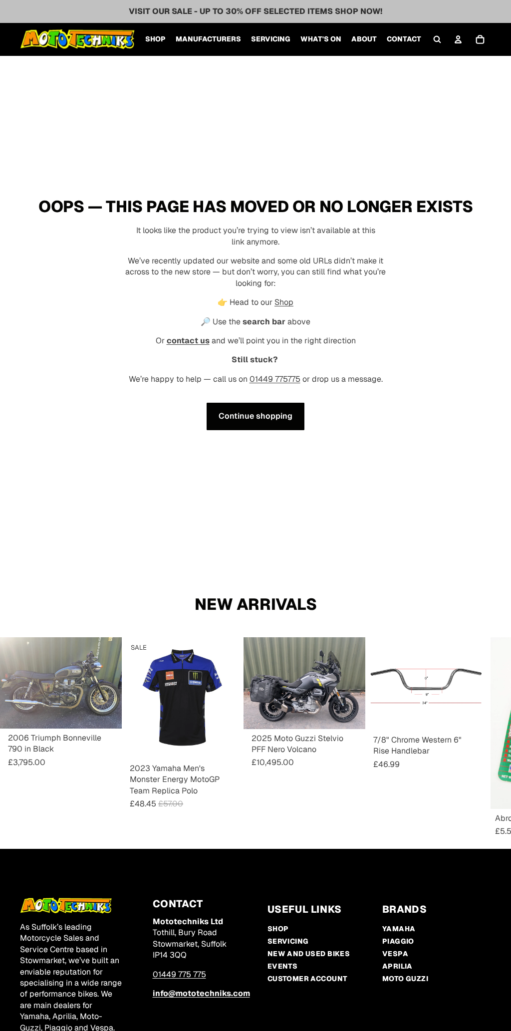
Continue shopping (255, 416)
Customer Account (307, 978)
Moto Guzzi (405, 978)
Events (282, 966)
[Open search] (437, 39)
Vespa (395, 953)
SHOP (278, 928)
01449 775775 (275, 379)
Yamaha (399, 928)
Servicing (288, 941)
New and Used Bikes (308, 953)
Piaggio (398, 941)
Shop (283, 302)
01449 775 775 (179, 974)
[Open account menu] (458, 39)
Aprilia (397, 966)
